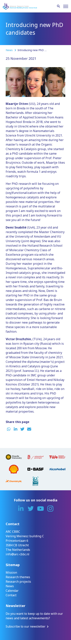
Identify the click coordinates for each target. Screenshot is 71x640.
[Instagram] (50, 508)
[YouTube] (40, 508)
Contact (11, 595)
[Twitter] (30, 508)
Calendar (12, 591)
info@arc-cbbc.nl (17, 554)
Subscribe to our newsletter (25, 626)
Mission (11, 572)
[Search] (58, 6)
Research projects (18, 581)
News (9, 50)
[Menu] (65, 6)
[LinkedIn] (20, 508)
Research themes (18, 577)
